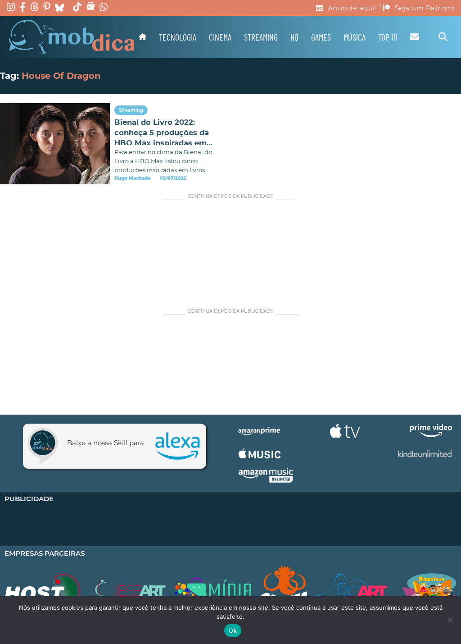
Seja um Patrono (425, 8)
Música (354, 37)
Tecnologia (177, 37)
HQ (294, 37)
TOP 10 (388, 37)
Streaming (261, 37)
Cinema (220, 37)
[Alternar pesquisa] (442, 37)
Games (321, 37)
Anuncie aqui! (352, 8)
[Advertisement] (230, 249)
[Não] (449, 620)
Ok (233, 630)
